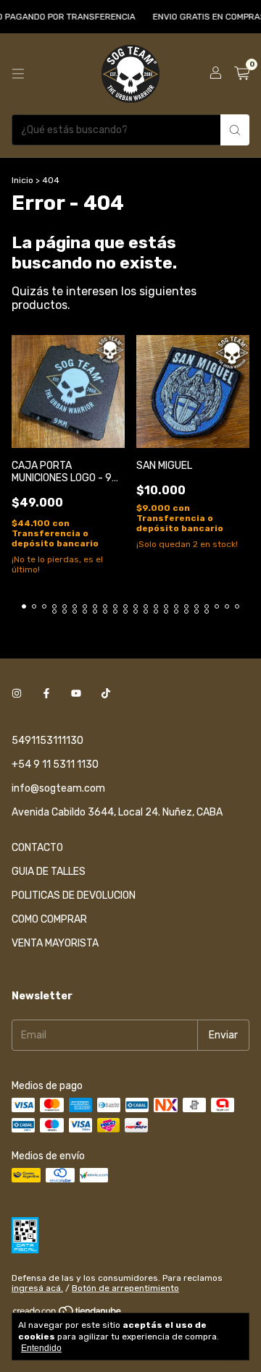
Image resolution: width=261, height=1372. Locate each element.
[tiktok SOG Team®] (106, 693)
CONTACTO (37, 848)
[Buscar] (234, 129)
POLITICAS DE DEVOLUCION (74, 895)
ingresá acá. (37, 1288)
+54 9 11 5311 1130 (55, 764)
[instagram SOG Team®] (17, 693)
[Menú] (18, 73)
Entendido (41, 1348)
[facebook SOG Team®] (46, 693)
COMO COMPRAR (49, 919)
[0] (241, 73)
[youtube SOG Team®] (76, 693)
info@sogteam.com (58, 788)
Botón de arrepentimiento (125, 1288)
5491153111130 (47, 740)
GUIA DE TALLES (49, 871)
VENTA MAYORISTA (55, 943)
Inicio (22, 180)
